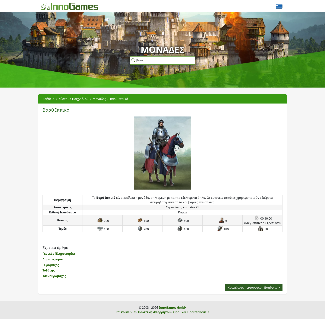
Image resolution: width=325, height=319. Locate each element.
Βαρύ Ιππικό (119, 99)
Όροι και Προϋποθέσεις (191, 312)
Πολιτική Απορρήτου (154, 312)
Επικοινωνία (126, 312)
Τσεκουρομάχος (54, 276)
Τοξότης (49, 270)
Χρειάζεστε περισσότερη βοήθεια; (253, 287)
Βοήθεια (49, 99)
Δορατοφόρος (53, 259)
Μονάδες (99, 99)
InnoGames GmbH (172, 307)
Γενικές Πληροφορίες (59, 254)
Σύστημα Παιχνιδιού (74, 99)
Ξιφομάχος (51, 265)
